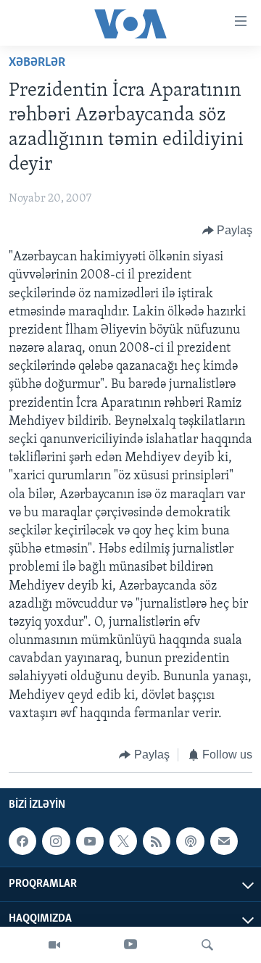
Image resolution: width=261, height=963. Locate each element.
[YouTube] (130, 945)
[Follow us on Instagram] (56, 841)
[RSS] (156, 841)
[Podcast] (190, 841)
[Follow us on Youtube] (90, 841)
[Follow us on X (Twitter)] (123, 841)
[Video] (54, 945)
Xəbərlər (37, 63)
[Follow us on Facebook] (22, 841)
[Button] (227, 230)
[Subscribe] (224, 841)
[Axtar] (207, 945)
